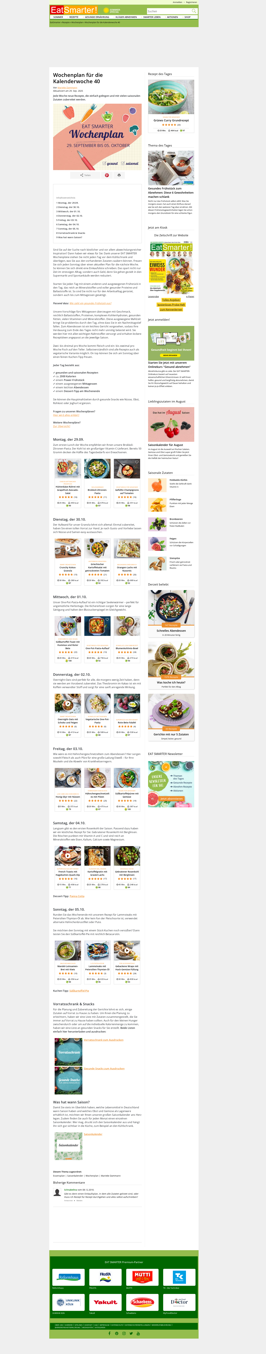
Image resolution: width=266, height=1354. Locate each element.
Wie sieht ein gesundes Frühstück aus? (90, 303)
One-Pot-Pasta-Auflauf (97, 648)
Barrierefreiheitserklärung (67, 1327)
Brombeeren (176, 519)
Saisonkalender (75, 1175)
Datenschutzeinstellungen (137, 1325)
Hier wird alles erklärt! (66, 415)
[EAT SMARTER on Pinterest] (116, 1333)
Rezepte (73, 17)
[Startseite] (74, 9)
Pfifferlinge (175, 499)
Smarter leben (152, 17)
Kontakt (88, 1325)
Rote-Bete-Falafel (127, 722)
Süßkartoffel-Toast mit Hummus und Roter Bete (68, 645)
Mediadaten (87, 1327)
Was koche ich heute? (171, 682)
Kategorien (100, 1327)
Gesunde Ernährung (97, 17)
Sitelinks (79, 1325)
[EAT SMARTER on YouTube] (138, 1333)
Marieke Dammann (67, 87)
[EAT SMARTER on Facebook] (109, 1333)
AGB (96, 1325)
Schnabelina (70, 1189)
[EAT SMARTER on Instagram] (124, 1333)
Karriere (69, 1325)
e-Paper (190, 296)
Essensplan (59, 1175)
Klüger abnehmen (126, 17)
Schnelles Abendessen (171, 630)
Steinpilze (175, 558)
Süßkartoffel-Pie (79, 990)
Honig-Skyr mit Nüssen (68, 796)
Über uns (59, 1325)
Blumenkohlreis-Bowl (127, 648)
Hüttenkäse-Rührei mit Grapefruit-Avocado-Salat (68, 490)
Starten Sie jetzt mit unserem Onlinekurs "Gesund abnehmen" (169, 365)
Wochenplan (92, 1175)
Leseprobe (153, 296)
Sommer (58, 17)
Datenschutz (117, 1325)
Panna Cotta (77, 896)
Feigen (173, 538)
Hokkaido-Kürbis (178, 479)
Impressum (104, 1325)
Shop (188, 17)
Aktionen (172, 17)
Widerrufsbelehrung (161, 1325)
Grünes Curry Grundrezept (171, 120)
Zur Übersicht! (61, 426)
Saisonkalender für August (165, 445)
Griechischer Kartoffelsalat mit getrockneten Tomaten (97, 567)
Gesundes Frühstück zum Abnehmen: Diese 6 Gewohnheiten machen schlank (170, 193)
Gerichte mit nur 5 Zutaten (171, 734)
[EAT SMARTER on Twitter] (131, 1333)
